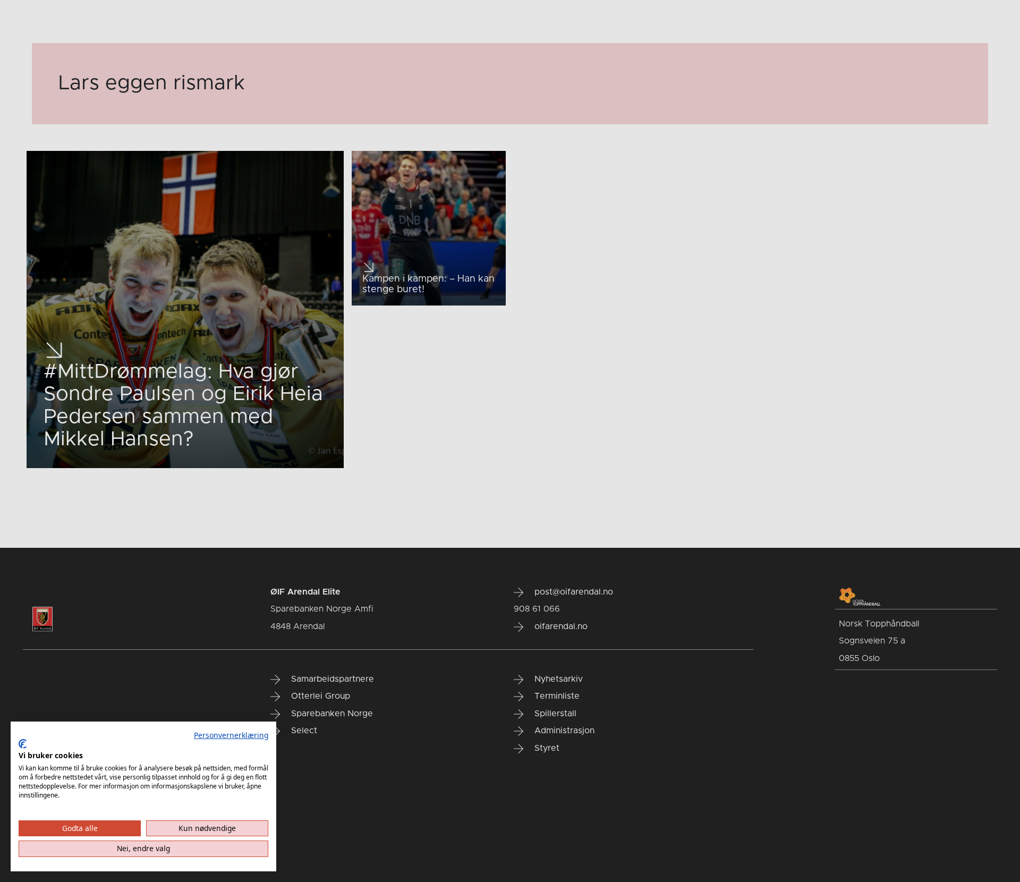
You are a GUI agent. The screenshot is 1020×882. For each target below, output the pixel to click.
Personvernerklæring (231, 735)
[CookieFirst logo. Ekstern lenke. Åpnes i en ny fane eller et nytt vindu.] (23, 744)
